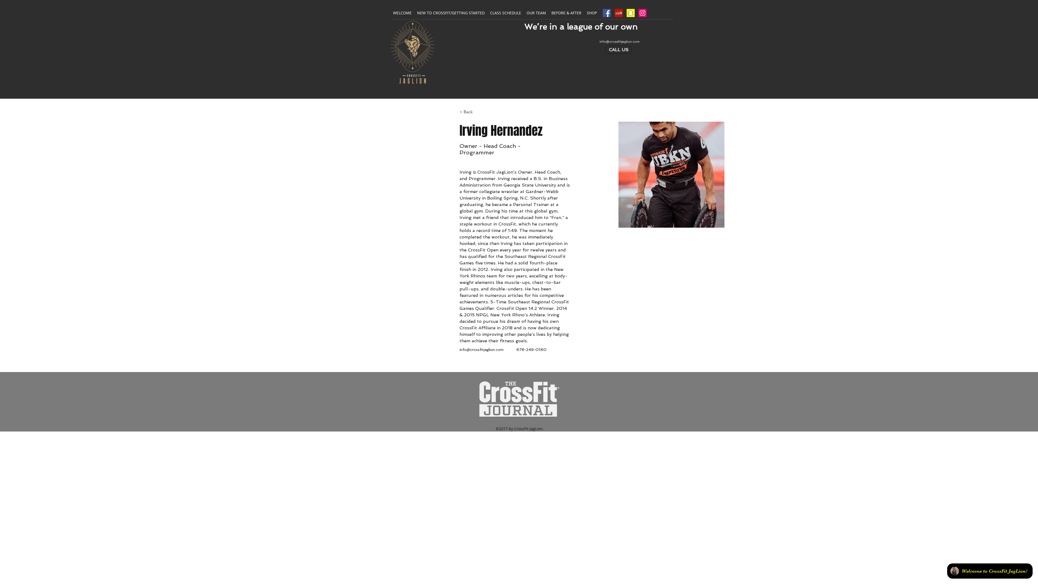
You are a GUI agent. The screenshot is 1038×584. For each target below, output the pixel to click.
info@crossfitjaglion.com (482, 349)
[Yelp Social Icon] (619, 13)
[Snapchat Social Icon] (631, 13)
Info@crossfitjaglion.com (620, 41)
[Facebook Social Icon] (607, 13)
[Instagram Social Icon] (642, 13)
